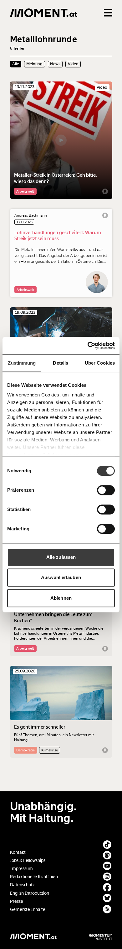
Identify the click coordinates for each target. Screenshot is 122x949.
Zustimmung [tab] (22, 363)
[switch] (106, 490)
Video (73, 63)
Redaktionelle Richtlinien (34, 876)
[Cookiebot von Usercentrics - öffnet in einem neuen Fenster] (88, 346)
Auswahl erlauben (61, 577)
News (55, 63)
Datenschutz (22, 885)
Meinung (34, 63)
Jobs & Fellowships (27, 860)
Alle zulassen (61, 557)
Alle (15, 63)
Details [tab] (60, 363)
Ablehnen (61, 598)
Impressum (21, 868)
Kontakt (18, 852)
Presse (16, 901)
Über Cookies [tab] (100, 363)
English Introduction (29, 893)
